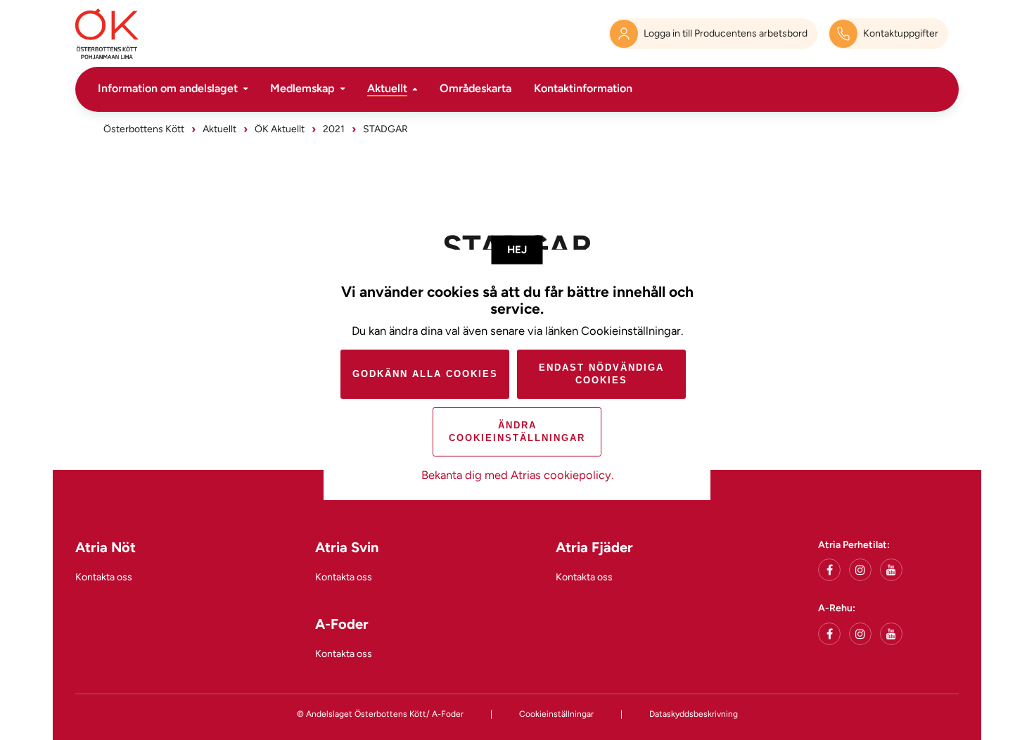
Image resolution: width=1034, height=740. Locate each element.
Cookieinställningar (556, 714)
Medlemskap (302, 88)
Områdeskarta (475, 88)
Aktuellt (387, 88)
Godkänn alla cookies (425, 374)
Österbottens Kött (143, 129)
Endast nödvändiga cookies (601, 373)
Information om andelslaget (168, 88)
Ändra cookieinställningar (517, 431)
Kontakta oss (103, 577)
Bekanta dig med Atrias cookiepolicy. (517, 475)
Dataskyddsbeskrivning (693, 714)
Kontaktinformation (583, 88)
